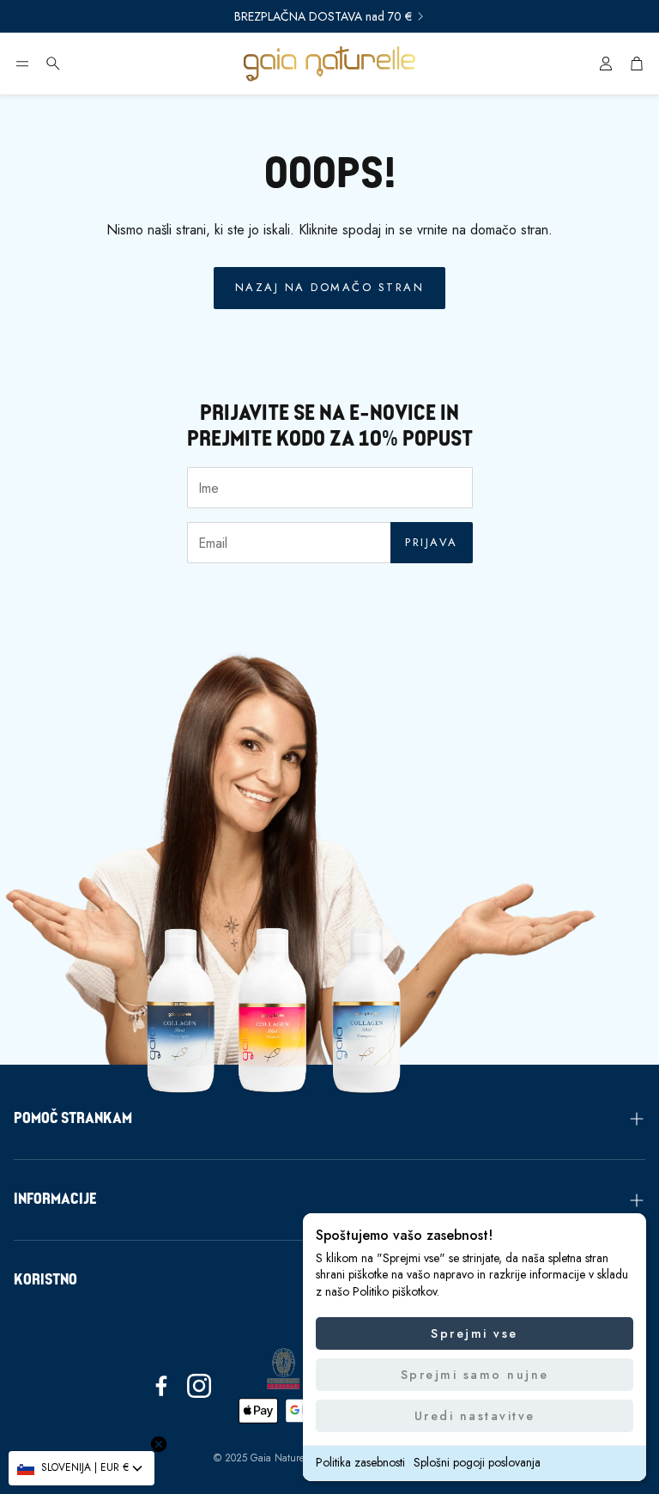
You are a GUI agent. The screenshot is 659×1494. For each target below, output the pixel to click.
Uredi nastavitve (474, 1415)
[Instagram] (199, 1386)
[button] (22, 63)
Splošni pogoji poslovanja (477, 1462)
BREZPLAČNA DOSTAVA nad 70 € (323, 16)
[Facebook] (161, 1386)
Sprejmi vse (474, 1333)
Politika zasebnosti (360, 1462)
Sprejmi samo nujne (475, 1374)
